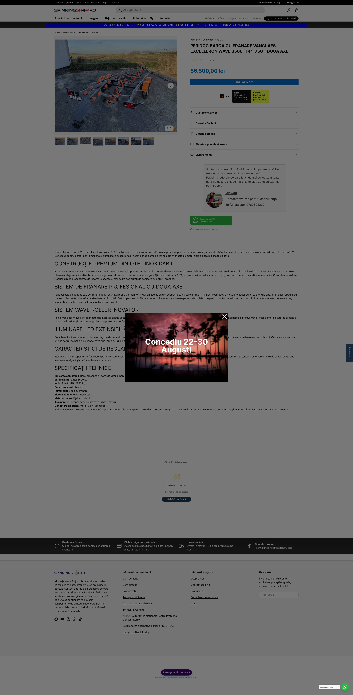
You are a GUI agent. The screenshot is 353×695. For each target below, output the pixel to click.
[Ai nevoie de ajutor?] (345, 687)
